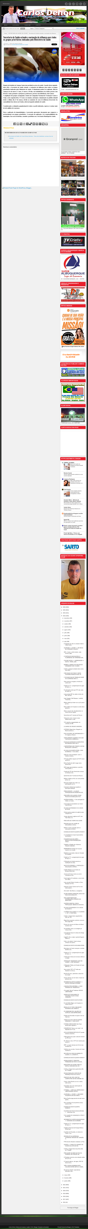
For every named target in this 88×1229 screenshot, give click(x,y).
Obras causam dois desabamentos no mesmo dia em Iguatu (73, 711)
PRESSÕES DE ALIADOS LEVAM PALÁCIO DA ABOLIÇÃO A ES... (73, 796)
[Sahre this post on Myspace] (43, 124)
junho (65, 635)
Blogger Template (38, 1227)
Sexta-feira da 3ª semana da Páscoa (73, 715)
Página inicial (6, 3)
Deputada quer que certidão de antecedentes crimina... (71, 824)
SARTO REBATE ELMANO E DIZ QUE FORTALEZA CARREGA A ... (74, 738)
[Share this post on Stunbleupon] (18, 124)
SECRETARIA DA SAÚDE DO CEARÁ (18, 33)
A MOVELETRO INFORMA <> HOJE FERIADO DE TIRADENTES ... (73, 987)
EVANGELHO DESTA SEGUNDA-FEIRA (74, 945)
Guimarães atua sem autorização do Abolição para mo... (73, 1086)
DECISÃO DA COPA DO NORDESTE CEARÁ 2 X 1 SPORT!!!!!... (73, 1054)
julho (65, 632)
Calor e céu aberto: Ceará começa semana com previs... (72, 942)
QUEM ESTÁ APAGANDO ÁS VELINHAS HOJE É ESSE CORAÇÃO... (71, 996)
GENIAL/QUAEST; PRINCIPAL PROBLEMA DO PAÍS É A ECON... (73, 1061)
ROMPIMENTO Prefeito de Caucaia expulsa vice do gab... (73, 849)
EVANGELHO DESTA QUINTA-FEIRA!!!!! (74, 1057)
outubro (66, 624)
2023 (64, 615)
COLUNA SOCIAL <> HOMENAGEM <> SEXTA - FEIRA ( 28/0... (74, 661)
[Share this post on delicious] (30, 124)
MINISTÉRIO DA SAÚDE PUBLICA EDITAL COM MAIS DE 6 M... (73, 1065)
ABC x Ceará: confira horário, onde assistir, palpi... (72, 652)
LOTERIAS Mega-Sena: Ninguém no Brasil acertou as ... (73, 730)
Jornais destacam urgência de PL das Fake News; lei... (73, 817)
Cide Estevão (67, 489)
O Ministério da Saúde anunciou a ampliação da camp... (72, 862)
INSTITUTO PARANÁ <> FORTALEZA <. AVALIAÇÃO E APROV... (74, 866)
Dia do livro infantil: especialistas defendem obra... (72, 1170)
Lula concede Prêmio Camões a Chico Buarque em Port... (73, 883)
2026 (64, 607)
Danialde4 (46, 1227)
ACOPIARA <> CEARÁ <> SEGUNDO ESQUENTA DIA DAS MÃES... (73, 1095)
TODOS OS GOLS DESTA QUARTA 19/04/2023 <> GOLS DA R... (73, 1020)
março (66, 1175)
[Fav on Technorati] (37, 124)
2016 (64, 1202)
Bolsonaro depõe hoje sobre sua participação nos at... (72, 783)
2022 (64, 1184)
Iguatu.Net (66, 519)
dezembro (67, 618)
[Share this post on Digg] (21, 124)
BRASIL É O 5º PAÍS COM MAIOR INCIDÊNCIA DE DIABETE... (72, 1008)
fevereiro (66, 1178)
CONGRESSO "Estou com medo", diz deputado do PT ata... (73, 1029)
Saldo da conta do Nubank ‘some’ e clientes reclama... (73, 755)
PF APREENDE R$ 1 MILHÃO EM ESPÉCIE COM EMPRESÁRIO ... (73, 1012)
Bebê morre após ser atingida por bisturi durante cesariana (76, 465)
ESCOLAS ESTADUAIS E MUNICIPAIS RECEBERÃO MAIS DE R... (74, 742)
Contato (38, 25)
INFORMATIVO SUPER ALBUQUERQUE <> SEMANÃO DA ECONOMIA (74, 1120)
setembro (66, 626)
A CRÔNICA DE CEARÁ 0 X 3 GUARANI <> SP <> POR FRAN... (74, 912)
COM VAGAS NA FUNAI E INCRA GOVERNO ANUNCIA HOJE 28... (73, 674)
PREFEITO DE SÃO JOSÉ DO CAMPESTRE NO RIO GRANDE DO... (74, 1078)
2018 (64, 1196)
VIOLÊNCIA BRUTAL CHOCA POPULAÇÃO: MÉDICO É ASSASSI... (74, 904)
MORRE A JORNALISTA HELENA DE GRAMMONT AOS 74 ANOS (73, 665)
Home (5, 33)
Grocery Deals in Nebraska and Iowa (72, 516)
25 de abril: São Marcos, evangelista (73, 890)
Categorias (15, 25)
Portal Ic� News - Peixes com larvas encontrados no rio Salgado (73, 533)
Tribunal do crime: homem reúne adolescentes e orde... (72, 718)
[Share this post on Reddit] (24, 124)
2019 (64, 1193)
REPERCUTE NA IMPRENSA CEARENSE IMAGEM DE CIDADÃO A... (74, 1137)
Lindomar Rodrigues (69, 479)
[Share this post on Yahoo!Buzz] (40, 124)
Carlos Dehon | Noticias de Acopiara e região (19, 1227)
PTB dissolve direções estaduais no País (74, 1141)
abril (65, 641)
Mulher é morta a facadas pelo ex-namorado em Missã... (72, 828)
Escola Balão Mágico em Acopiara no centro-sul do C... (73, 1003)
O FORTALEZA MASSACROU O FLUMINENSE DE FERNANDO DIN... (74, 657)
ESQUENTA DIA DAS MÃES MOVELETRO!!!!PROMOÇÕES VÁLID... (72, 840)
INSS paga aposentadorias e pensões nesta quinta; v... (73, 768)
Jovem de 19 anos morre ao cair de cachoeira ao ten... (72, 874)
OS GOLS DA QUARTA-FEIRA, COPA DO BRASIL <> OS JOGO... (73, 751)
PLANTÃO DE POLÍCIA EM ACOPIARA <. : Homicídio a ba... (74, 1111)
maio (65, 638)
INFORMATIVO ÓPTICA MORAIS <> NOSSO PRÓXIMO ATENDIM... (73, 982)
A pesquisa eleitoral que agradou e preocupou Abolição (72, 787)
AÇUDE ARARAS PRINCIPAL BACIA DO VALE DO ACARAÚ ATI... (74, 894)
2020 (64, 1190)
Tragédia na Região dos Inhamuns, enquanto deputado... (72, 845)
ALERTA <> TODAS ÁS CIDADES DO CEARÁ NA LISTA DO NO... (73, 1145)
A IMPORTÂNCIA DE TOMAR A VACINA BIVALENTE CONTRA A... (74, 747)
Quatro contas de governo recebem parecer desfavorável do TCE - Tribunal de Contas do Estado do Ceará (73, 527)
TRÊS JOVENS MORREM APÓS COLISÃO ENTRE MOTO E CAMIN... (74, 1166)
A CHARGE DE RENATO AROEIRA (73, 726)
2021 (64, 1187)
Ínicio (5, 25)
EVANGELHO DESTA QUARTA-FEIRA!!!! (74, 832)
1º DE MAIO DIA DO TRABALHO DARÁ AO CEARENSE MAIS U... (74, 678)
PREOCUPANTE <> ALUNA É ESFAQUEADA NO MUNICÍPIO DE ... (74, 792)
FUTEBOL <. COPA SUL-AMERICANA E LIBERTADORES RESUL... (74, 1090)
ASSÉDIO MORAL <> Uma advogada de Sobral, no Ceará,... (74, 800)
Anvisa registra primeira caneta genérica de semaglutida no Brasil (75, 492)
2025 (64, 610)
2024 (64, 613)
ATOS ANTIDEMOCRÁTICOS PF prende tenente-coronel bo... (74, 1033)
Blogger (76, 1207)
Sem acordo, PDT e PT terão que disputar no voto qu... (72, 970)
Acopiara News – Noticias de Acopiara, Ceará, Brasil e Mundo (72, 500)
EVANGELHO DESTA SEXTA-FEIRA (73, 1000)
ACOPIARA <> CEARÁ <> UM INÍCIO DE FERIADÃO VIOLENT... (73, 648)
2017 (64, 1199)
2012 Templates (75, 1227)
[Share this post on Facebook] (14, 124)
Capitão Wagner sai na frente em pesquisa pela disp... (72, 870)
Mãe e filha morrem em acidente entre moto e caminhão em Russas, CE (76, 482)
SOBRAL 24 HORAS (69, 462)
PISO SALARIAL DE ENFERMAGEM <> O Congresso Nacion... (74, 734)
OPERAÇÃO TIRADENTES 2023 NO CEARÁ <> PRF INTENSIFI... (73, 961)
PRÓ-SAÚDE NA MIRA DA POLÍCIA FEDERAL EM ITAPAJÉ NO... (73, 1153)
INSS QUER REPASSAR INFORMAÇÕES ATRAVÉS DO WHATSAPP (72, 899)
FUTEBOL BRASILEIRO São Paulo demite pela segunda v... (73, 1024)
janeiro (66, 1181)
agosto (66, 629)
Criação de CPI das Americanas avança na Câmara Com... (74, 772)
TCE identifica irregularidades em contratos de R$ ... (72, 723)
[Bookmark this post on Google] (27, 124)
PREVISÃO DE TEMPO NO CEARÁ (73, 820)
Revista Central (68, 473)
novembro (67, 621)
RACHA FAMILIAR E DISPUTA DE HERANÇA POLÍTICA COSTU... (72, 1074)
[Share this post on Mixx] (33, 124)
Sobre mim (27, 25)
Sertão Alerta (67, 507)
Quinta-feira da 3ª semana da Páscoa (73, 775)
